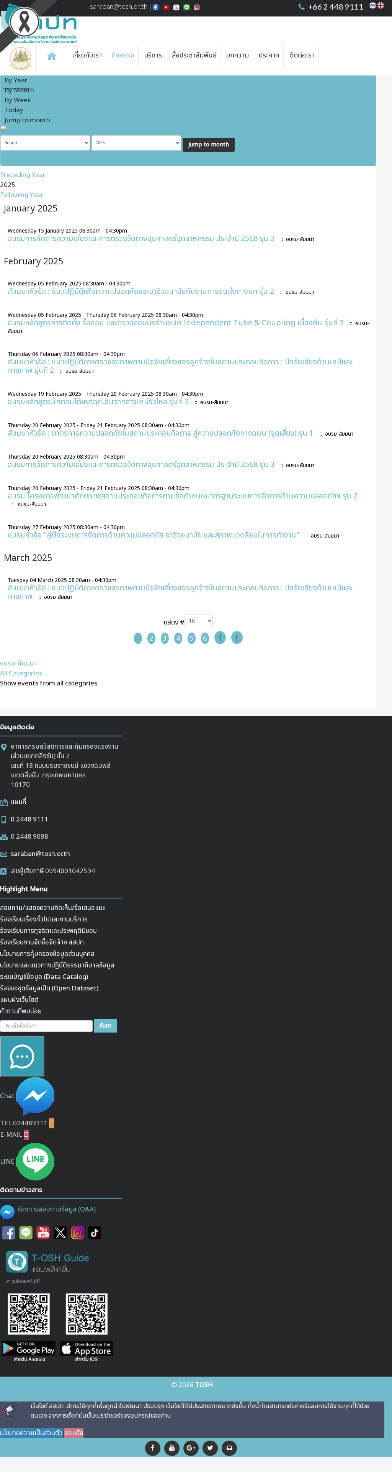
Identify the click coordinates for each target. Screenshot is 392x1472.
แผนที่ (18, 802)
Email (197, 8)
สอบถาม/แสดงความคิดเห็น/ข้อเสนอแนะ (52, 908)
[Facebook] (152, 1448)
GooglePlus (186, 8)
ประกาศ (269, 55)
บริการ (153, 55)
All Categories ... (24, 674)
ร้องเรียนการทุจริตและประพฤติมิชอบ (48, 931)
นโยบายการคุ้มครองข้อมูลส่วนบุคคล (47, 954)
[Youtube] (43, 1233)
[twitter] (60, 1233)
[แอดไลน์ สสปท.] (25, 1233)
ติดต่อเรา (302, 55)
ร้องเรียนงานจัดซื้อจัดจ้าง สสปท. (42, 942)
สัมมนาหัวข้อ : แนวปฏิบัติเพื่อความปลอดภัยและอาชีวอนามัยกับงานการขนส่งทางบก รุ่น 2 (141, 291)
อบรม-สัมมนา (18, 664)
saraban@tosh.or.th (118, 6)
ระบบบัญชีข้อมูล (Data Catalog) (44, 977)
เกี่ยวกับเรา (87, 55)
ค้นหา (105, 1025)
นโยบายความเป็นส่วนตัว (31, 1433)
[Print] (363, 76)
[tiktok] (94, 1233)
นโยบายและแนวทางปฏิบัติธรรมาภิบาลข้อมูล (57, 965)
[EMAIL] (373, 76)
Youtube (166, 8)
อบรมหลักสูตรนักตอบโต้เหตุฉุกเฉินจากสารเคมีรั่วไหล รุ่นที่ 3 (98, 402)
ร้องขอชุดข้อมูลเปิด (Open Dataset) (49, 988)
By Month (19, 90)
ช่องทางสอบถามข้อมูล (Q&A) (57, 1210)
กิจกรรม (123, 55)
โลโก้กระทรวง (22, 59)
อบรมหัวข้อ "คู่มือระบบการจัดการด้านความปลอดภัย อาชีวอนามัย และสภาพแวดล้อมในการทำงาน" (153, 535)
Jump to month (27, 120)
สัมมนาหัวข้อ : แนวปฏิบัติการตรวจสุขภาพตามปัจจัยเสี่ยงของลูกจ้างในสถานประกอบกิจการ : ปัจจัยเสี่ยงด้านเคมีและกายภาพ (180, 592)
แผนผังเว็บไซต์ (19, 1000)
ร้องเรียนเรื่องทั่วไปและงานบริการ (44, 920)
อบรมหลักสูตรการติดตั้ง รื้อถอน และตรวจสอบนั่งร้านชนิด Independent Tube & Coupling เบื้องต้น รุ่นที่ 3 (176, 323)
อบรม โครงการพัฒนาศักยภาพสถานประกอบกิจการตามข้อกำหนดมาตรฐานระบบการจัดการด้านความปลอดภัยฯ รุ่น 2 (183, 496)
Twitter (176, 8)
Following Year (22, 195)
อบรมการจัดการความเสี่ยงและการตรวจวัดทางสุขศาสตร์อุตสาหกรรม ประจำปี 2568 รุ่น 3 (141, 464)
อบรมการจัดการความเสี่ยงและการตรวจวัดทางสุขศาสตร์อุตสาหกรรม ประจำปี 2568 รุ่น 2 (141, 238)
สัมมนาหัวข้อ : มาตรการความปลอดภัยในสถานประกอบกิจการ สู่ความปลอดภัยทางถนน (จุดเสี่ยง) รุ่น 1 (161, 433)
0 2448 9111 (29, 820)
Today (14, 110)
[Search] (13, 130)
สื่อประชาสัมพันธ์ (194, 55)
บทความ (237, 55)
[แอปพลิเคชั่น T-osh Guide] (48, 1266)
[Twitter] (210, 1448)
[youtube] (172, 1448)
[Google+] (191, 1448)
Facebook (155, 8)
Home (52, 56)
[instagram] (77, 1233)
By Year (16, 80)
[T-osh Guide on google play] (28, 1328)
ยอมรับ (73, 1433)
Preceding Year (23, 175)
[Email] (229, 1448)
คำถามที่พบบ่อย (21, 1011)
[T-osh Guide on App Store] (86, 1328)
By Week (18, 100)
